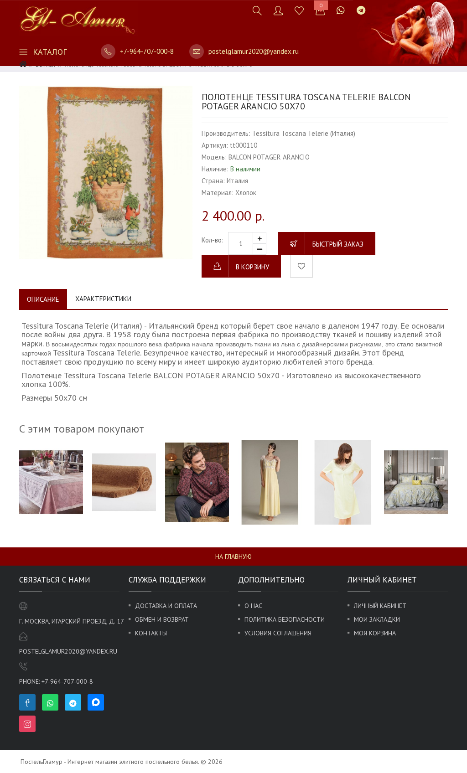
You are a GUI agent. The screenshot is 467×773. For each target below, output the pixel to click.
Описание (43, 299)
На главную (233, 556)
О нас (253, 606)
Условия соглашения (277, 633)
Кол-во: (212, 240)
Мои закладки (377, 619)
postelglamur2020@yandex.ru (253, 51)
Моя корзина (375, 633)
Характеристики (103, 298)
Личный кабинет (380, 606)
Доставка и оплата (166, 606)
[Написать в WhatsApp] (341, 10)
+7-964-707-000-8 (147, 51)
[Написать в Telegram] (361, 10)
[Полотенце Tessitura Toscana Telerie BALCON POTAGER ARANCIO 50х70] (105, 172)
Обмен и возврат (162, 619)
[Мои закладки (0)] (299, 10)
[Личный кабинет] (278, 10)
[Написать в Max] (377, 5)
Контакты (151, 633)
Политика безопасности (284, 619)
